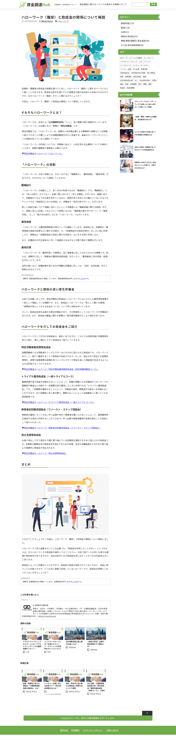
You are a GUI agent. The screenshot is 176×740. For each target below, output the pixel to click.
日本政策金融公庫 (126, 80)
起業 (126, 84)
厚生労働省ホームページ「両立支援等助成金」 (45, 453)
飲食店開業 (131, 88)
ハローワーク (63, 21)
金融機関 (133, 84)
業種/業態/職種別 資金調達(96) (135, 40)
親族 (121, 84)
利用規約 (75, 730)
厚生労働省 (137, 76)
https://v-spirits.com (47, 616)
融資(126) (125, 27)
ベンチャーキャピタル (140, 65)
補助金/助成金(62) (129, 36)
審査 (144, 76)
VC (127, 58)
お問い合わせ (112, 730)
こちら (82, 278)
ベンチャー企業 (125, 69)
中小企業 (136, 69)
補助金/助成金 (47, 21)
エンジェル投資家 (136, 58)
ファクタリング (125, 65)
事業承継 (144, 69)
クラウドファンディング (128, 61)
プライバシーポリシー (93, 730)
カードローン (148, 58)
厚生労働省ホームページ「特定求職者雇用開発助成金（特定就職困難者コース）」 (61, 369)
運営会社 (64, 730)
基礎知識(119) (127, 23)
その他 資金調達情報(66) (132, 45)
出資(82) (125, 31)
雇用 (150, 84)
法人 (136, 80)
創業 (121, 76)
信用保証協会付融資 (138, 73)
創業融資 (128, 76)
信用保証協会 (124, 73)
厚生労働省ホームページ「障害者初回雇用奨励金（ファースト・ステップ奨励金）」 (62, 427)
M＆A (122, 58)
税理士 (154, 80)
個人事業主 (151, 73)
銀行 (139, 84)
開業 (144, 84)
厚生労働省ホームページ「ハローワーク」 (43, 153)
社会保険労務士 (145, 80)
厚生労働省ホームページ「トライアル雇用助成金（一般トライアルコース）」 (59, 402)
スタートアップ (144, 61)
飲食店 (122, 88)
